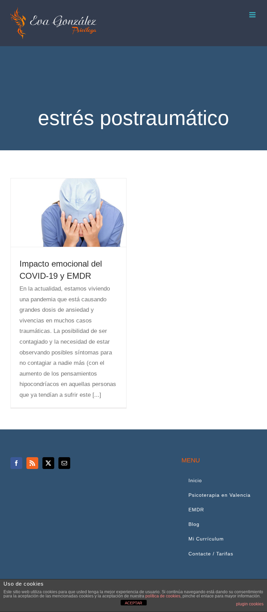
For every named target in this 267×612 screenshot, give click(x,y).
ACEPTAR (133, 603)
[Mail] (64, 463)
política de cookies (162, 596)
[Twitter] (48, 463)
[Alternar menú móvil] (253, 14)
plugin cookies (250, 604)
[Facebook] (16, 463)
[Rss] (32, 463)
